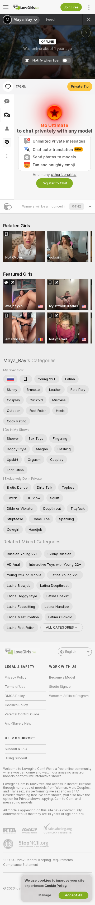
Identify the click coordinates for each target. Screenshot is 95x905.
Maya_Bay (14, 360)
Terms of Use (15, 687)
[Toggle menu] (6, 7)
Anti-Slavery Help (18, 723)
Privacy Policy (15, 677)
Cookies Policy (16, 705)
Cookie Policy (55, 886)
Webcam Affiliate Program (69, 696)
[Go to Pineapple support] (8, 844)
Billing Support (16, 758)
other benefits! (64, 175)
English (70, 652)
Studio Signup (60, 687)
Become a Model (62, 677)
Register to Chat (54, 183)
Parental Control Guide (22, 714)
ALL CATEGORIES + (61, 627)
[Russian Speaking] (10, 379)
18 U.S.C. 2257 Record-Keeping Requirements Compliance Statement (38, 862)
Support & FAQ (16, 749)
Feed (50, 19)
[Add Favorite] (8, 86)
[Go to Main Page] (30, 7)
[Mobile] (26, 379)
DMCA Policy (15, 696)
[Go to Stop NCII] (34, 844)
